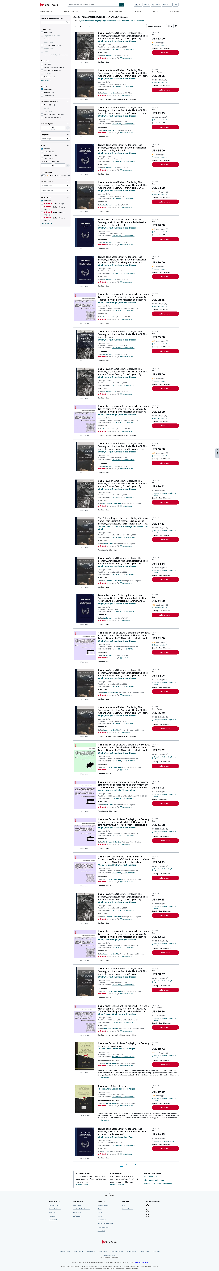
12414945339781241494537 (123, 761)
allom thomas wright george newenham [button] (99, 21)
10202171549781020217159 (123, 385)
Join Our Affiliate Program (81, 1209)
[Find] (121, 5)
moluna (106, 1151)
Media (100, 1209)
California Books (109, 56)
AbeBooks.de (78, 1251)
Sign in (146, 4)
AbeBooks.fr (91, 1251)
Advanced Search (46, 11)
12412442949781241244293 (123, 649)
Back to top (109, 1195)
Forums (100, 1216)
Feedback (217, 452)
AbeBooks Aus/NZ (117, 1251)
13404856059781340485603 (123, 611)
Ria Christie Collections (112, 503)
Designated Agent (103, 1227)
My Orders (52, 1216)
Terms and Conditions (141, 1262)
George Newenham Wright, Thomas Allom (116, 790)
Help (175, 4)
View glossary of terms (154, 1180)
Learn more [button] (45, 223)
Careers (100, 1212)
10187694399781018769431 (123, 86)
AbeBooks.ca (131, 1251)
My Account (156, 4)
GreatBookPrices (109, 93)
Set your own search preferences (158, 1184)
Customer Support (127, 1209)
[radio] (42, 92)
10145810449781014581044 (123, 537)
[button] (75, 26)
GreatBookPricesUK (110, 693)
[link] (176, 26)
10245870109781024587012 (123, 348)
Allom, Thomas (129, 41)
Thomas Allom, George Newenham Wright (116, 1049)
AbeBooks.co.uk (65, 1251)
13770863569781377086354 (123, 273)
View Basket (53, 1220)
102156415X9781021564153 (123, 49)
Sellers (155, 11)
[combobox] (93, 5)
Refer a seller (77, 1216)
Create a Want (82, 1184)
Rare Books (93, 11)
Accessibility (101, 1231)
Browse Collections (71, 11)
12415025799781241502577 (123, 310)
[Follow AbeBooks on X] (147, 1210)
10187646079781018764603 (123, 460)
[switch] (43, 175)
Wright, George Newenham (110, 41)
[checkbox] (42, 32)
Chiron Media (108, 543)
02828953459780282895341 (123, 1057)
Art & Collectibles (115, 11)
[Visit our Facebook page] (147, 1206)
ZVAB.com (156, 1251)
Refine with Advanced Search (131, 21)
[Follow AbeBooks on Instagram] (147, 1215)
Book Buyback (77, 1212)
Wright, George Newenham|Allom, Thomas (116, 1137)
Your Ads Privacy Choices (105, 1223)
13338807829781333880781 (123, 1097)
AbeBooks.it (103, 1251)
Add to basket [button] (165, 52)
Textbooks (138, 11)
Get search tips (150, 1176)
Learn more (45, 80)
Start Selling (174, 11)
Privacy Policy (102, 1220)
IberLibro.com (144, 1251)
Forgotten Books (110, 1063)
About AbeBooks (103, 1205)
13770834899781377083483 (123, 236)
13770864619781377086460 (123, 161)
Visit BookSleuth (117, 1184)
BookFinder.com (109, 1256)
